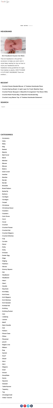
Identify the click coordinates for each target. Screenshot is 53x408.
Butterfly (5, 191)
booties (4, 174)
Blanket (4, 160)
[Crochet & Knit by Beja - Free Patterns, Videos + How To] (5, 2)
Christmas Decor (8, 208)
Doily (4, 247)
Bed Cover (5, 155)
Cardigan (5, 197)
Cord (4, 219)
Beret (4, 158)
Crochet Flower (7, 227)
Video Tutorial (7, 397)
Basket (4, 149)
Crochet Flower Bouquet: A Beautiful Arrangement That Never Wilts (25, 92)
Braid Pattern (6, 188)
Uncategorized (7, 395)
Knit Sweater (6, 303)
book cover (6, 171)
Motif (4, 322)
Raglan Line (6, 344)
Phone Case (6, 333)
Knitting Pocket (7, 311)
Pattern (4, 331)
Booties (4, 177)
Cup (3, 238)
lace (3, 314)
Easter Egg (6, 255)
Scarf (4, 356)
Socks (4, 378)
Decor (4, 244)
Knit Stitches (6, 300)
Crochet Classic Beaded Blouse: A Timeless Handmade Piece (22, 86)
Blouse (4, 163)
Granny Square (7, 269)
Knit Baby (5, 291)
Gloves (4, 266)
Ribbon (4, 347)
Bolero (4, 169)
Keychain (5, 289)
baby (4, 141)
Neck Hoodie (6, 325)
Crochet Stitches (8, 236)
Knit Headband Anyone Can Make (13, 56)
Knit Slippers (6, 297)
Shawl (4, 358)
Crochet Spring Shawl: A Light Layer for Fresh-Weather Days (22, 89)
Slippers (5, 367)
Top (3, 392)
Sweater (5, 384)
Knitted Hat (6, 305)
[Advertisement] (26, 14)
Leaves (4, 319)
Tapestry (5, 389)
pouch (4, 342)
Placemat (5, 339)
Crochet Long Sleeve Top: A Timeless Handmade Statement (22, 97)
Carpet (4, 202)
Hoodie (4, 286)
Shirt (4, 361)
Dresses (5, 252)
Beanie (4, 152)
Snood (4, 372)
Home (21, 25)
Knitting (26, 25)
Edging (4, 261)
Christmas (5, 205)
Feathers (5, 264)
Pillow (4, 336)
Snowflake (5, 375)
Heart (4, 280)
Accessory (5, 138)
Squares (5, 381)
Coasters (5, 211)
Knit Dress (5, 294)
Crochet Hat (6, 230)
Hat (3, 272)
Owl (3, 328)
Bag (3, 146)
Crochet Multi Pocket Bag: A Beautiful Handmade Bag (20, 94)
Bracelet (5, 185)
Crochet (5, 225)
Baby (4, 144)
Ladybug (5, 317)
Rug (3, 350)
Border (4, 180)
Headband (5, 275)
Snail (4, 370)
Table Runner (6, 386)
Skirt (4, 364)
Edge (4, 258)
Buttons (5, 194)
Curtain (4, 241)
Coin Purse (6, 216)
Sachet (4, 353)
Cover (4, 222)
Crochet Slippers (8, 233)
